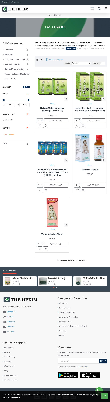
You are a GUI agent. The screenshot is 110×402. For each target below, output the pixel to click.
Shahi (52, 103)
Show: (96, 63)
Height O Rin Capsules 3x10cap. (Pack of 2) (52, 109)
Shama (89, 165)
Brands (6, 128)
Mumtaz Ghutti (90, 170)
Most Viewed (9, 270)
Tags (5, 143)
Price (5, 94)
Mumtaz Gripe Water (52, 234)
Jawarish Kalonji (57, 278)
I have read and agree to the (73, 367)
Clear (27, 87)
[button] (53, 287)
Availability (8, 114)
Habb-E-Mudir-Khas (94, 278)
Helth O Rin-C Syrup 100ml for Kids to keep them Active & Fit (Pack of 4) (52, 173)
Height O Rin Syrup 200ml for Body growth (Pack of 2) (90, 109)
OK (104, 396)
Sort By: (67, 63)
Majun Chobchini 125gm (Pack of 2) (24, 278)
